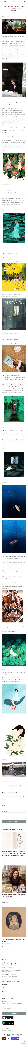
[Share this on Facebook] (16, 786)
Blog (3, 991)
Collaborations (7, 998)
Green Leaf (4, 210)
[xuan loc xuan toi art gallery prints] (14, 244)
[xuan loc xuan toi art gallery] (14, 666)
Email (4, 805)
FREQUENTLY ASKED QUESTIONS (9, 976)
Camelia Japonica (6, 184)
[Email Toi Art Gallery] (16, 963)
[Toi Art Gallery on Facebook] (4, 963)
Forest (3, 427)
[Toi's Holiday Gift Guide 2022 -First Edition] (14, 922)
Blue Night (4, 482)
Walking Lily (5, 247)
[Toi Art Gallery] (14, 1)
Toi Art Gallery (9, 1028)
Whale (4, 717)
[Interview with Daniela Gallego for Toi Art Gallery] (14, 879)
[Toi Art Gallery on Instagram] (12, 963)
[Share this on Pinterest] (20, 786)
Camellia (4, 759)
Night (3, 448)
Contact (5, 984)
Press (4, 995)
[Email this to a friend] (23, 786)
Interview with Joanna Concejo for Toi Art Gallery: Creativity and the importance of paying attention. (14, 853)
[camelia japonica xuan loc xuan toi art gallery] (14, 181)
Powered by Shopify (6, 1030)
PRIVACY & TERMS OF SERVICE (9, 974)
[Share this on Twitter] (13, 786)
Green (3, 669)
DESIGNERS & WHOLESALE (8, 967)
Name (4, 799)
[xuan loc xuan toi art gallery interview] (14, 97)
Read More (5, 861)
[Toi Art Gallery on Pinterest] (8, 963)
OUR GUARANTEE (6, 979)
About (4, 988)
